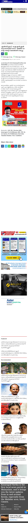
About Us (16, 504)
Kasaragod (10, 43)
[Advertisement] (14, 27)
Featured (4, 339)
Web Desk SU (6, 59)
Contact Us (3, 507)
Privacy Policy (17, 507)
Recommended (6, 360)
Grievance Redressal (6, 509)
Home (3, 43)
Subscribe (16, 509)
